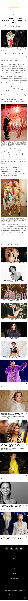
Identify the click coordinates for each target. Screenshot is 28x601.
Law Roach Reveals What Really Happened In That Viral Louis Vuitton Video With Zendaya (12, 445)
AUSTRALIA (14, 556)
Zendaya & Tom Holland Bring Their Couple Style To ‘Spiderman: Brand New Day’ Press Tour (14, 357)
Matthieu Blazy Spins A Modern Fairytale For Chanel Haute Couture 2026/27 (14, 300)
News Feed (14, 566)
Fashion (10, 6)
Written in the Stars (14, 578)
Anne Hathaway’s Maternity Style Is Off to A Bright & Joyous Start (14, 338)
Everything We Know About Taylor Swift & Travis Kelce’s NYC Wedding (14, 319)
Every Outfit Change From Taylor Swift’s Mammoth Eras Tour (11, 384)
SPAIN (14, 558)
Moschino (12, 244)
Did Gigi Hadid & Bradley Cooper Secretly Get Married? (14, 262)
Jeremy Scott (16, 6)
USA (14, 560)
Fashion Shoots (14, 576)
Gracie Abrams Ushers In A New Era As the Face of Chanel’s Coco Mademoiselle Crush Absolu (14, 281)
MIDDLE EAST (14, 563)
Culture (14, 573)
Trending (16, 244)
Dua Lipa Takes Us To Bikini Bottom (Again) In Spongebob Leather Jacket (12, 476)
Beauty (14, 571)
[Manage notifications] (25, 598)
